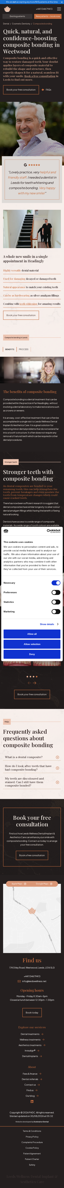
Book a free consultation (39, 76)
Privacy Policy (32, 1137)
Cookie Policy (32, 1148)
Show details (47, 624)
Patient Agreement (32, 1153)
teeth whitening (29, 303)
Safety (32, 1165)
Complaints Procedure (32, 1142)
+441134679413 (44, 8)
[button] (58, 9)
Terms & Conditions (32, 1131)
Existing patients (17, 16)
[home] (10, 9)
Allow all (32, 634)
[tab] (10, 349)
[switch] (56, 592)
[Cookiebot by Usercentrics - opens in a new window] (46, 531)
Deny (32, 654)
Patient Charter (32, 1159)
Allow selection (32, 644)
